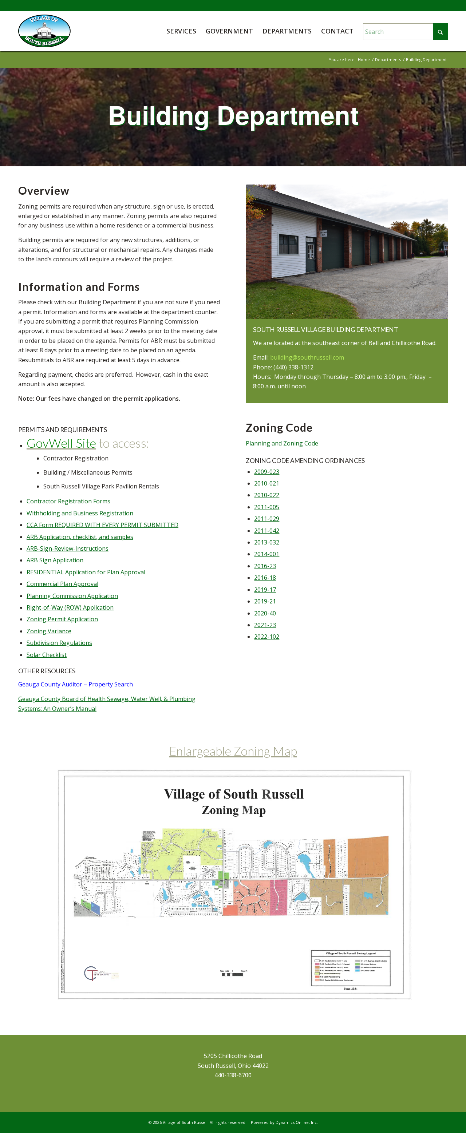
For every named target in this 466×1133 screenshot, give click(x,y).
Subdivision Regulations (59, 643)
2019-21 (265, 601)
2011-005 (266, 507)
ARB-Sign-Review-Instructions (67, 548)
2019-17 (265, 590)
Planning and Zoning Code (282, 443)
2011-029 (266, 519)
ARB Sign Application (56, 560)
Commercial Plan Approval (62, 584)
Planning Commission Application (72, 596)
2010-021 (266, 483)
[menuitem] (181, 31)
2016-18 (265, 578)
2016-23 (265, 566)
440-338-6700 (233, 1075)
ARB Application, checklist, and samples (80, 537)
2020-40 (265, 613)
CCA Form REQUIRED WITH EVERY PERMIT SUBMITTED (102, 525)
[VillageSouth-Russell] (44, 31)
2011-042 (266, 531)
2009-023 (266, 472)
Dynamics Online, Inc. (297, 1122)
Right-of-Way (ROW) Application (70, 607)
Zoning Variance (49, 631)
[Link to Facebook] (442, 5)
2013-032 (266, 542)
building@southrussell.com (307, 357)
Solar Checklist (47, 655)
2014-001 (266, 554)
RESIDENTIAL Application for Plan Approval (87, 572)
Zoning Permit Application (62, 619)
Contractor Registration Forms (68, 501)
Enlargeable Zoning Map (233, 750)
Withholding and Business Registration (80, 513)
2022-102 (266, 637)
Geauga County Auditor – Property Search (75, 684)
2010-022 (266, 495)
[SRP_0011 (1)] (347, 252)
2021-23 (265, 625)
